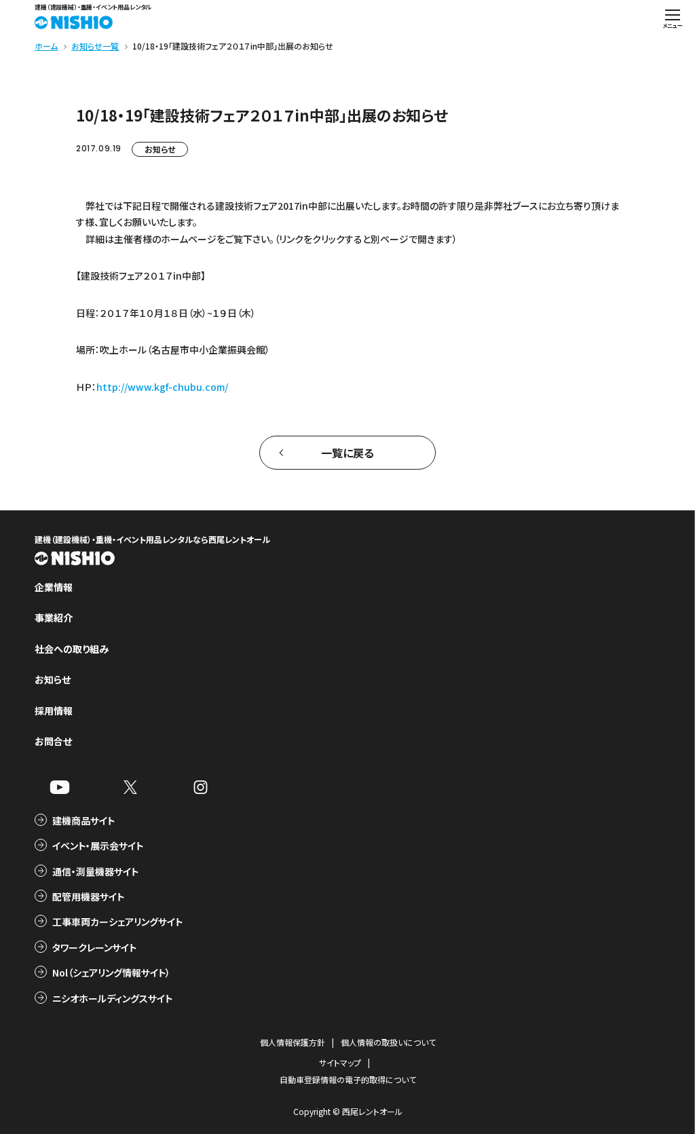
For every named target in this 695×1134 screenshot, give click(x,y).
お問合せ (53, 741)
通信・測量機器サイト (95, 871)
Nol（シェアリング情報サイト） (111, 972)
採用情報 (54, 710)
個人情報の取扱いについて (388, 1042)
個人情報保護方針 (292, 1042)
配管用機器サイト (88, 896)
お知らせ (160, 149)
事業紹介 (54, 617)
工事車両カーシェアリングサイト (117, 921)
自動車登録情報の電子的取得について (348, 1079)
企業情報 (54, 587)
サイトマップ (340, 1062)
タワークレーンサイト (94, 947)
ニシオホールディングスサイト (112, 998)
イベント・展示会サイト (97, 845)
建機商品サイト (83, 820)
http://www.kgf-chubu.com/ (162, 387)
